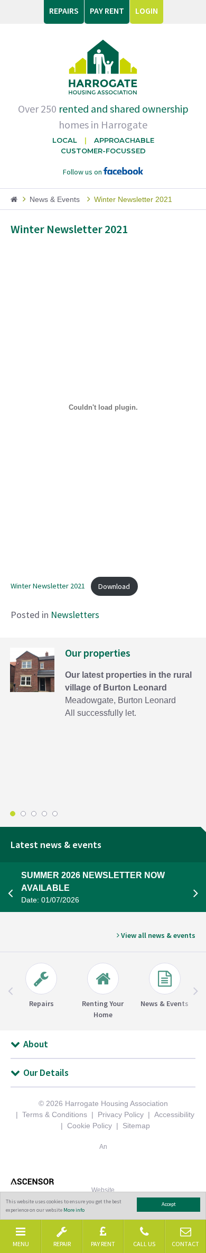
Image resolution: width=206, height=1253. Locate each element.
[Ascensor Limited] (103, 1181)
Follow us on (83, 172)
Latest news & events (56, 845)
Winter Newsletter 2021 (48, 586)
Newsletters (75, 615)
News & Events (55, 199)
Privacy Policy (121, 1114)
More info (74, 1209)
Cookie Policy (89, 1125)
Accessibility (174, 1114)
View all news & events (157, 935)
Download (114, 586)
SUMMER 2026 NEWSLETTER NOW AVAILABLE (93, 887)
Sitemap (136, 1125)
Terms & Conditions (54, 1114)
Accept (169, 1204)
